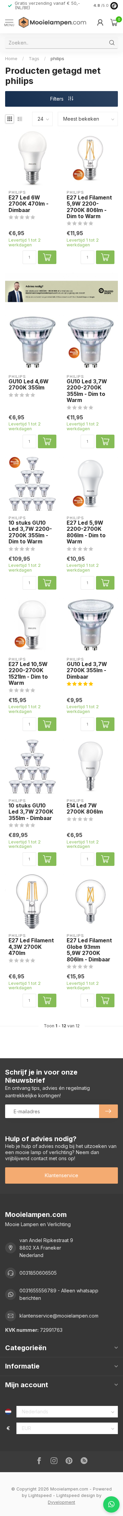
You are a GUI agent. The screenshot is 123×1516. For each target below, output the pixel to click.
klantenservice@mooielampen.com (58, 1316)
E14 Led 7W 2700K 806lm (85, 809)
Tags (34, 58)
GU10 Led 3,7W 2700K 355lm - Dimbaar (87, 670)
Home (11, 58)
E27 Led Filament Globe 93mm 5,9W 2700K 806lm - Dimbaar (89, 950)
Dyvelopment (61, 1502)
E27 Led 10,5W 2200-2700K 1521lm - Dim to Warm (28, 673)
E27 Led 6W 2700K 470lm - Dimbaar (29, 204)
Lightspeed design (75, 1495)
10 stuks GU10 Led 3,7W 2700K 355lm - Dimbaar (31, 812)
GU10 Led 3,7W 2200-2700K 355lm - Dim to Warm (87, 391)
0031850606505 (38, 1273)
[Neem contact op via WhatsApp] (111, 1504)
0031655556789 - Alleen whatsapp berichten (58, 1294)
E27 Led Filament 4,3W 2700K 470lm (31, 947)
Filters (57, 99)
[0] (114, 22)
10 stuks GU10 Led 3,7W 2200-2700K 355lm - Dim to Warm (30, 532)
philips (57, 58)
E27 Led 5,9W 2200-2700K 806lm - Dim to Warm (86, 532)
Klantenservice (61, 1175)
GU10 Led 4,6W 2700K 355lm (29, 385)
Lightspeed (40, 1495)
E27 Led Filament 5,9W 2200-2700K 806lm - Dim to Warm (89, 207)
